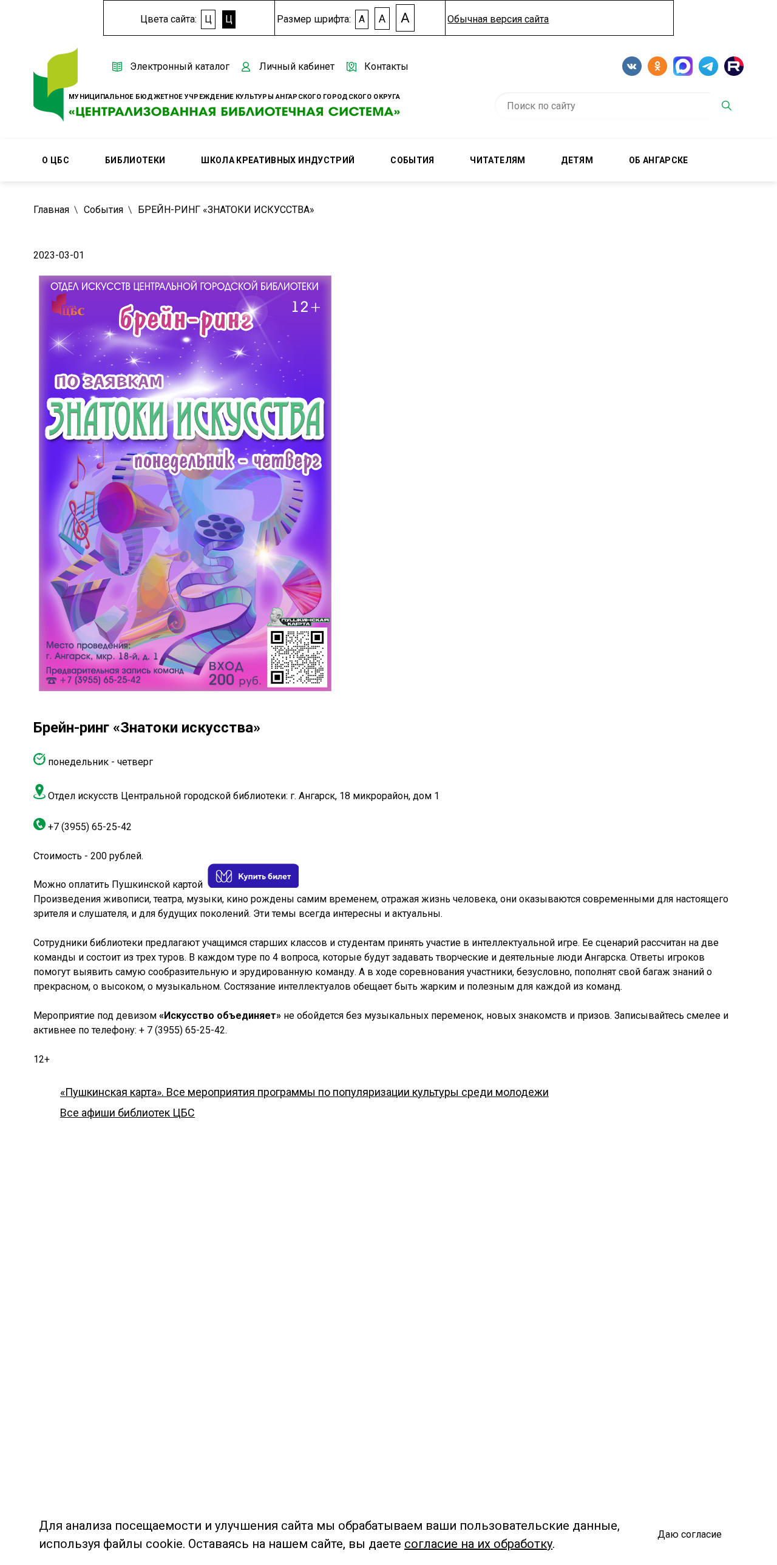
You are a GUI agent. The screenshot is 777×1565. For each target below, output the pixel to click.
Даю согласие (689, 1534)
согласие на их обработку (478, 1543)
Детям (577, 160)
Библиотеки (135, 160)
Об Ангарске (658, 160)
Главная (51, 209)
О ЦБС (55, 160)
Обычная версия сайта (498, 19)
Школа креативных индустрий (278, 160)
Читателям (497, 160)
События (412, 160)
